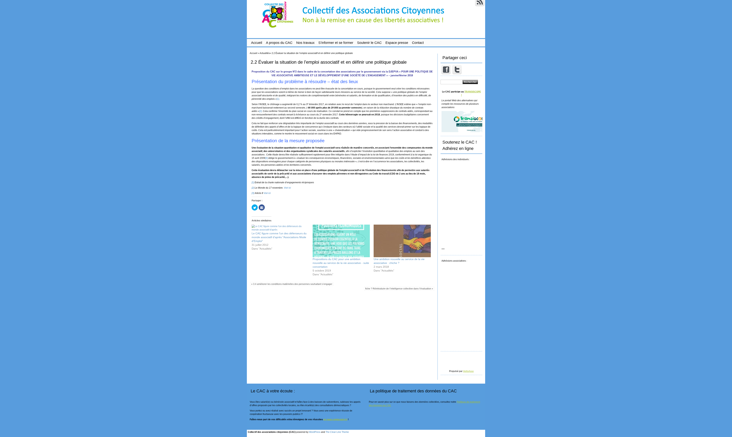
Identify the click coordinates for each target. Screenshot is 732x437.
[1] (278, 99)
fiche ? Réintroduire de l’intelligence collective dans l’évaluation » (399, 288)
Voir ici (287, 187)
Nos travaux (305, 43)
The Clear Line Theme (337, 432)
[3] (266, 158)
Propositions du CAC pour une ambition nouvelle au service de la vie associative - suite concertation (341, 263)
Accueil (256, 43)
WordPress (314, 432)
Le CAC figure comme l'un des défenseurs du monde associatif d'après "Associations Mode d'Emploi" (279, 237)
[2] (260, 111)
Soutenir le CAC (369, 43)
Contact (418, 43)
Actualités (265, 53)
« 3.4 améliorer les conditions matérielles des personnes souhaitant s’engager (291, 284)
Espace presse (396, 43)
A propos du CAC (279, 43)
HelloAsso (468, 371)
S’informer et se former (335, 43)
